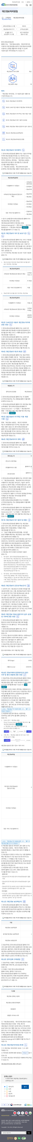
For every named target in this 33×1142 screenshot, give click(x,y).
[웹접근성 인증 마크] (24, 1138)
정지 (4, 1105)
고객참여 (8, 17)
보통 (10, 1091)
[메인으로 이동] (7, 1110)
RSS (28, 1115)
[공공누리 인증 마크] (10, 1138)
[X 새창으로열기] (22, 1112)
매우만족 (11, 1087)
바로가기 (25, 227)
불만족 (10, 1094)
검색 (27, 5)
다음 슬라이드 (7, 1105)
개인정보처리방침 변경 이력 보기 (11, 1064)
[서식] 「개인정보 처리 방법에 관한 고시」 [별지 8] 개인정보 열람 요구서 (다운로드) (15, 842)
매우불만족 (12, 1096)
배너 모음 (9, 1105)
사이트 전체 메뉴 (31, 5)
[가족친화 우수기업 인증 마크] (15, 1138)
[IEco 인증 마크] (19, 1138)
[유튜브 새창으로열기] (14, 1112)
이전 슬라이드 (2, 1105)
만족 (10, 1089)
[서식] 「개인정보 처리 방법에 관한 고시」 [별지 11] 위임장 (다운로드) (16, 710)
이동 (29, 1133)
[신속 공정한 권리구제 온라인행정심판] (16, 1105)
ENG (23, 2)
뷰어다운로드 (22, 1115)
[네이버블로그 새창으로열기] (30, 1112)
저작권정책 (14, 1115)
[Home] (3, 18)
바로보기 (25, 1053)
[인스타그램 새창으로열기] (26, 1112)
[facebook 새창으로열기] (18, 1112)
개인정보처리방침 (16, 2)
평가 (25, 1087)
